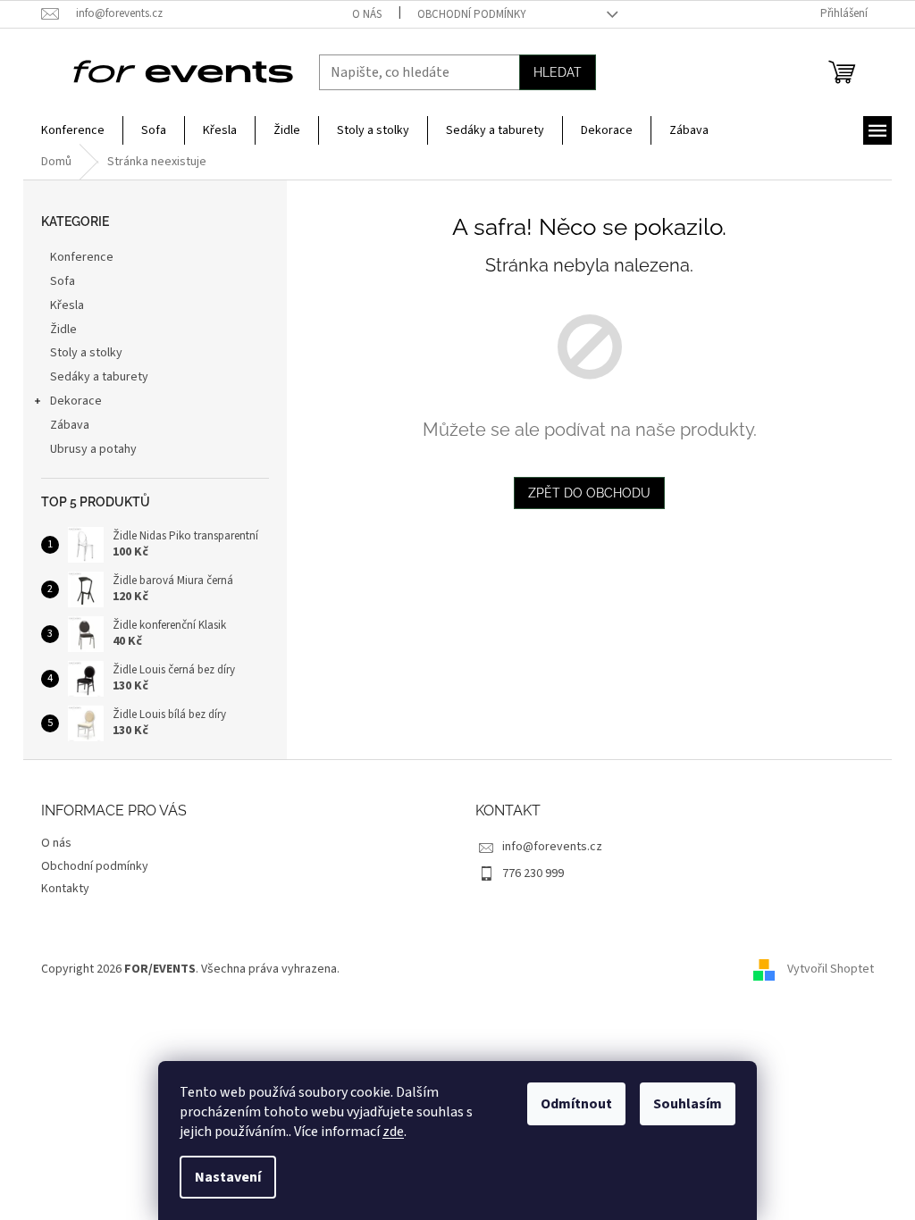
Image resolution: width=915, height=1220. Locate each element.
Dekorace (76, 401)
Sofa (62, 281)
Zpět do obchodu (589, 493)
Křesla (67, 305)
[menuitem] (72, 130)
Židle (63, 329)
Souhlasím (687, 1104)
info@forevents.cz (552, 847)
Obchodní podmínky (471, 14)
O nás (367, 14)
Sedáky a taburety (99, 377)
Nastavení (228, 1177)
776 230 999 (533, 873)
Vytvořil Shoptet (830, 969)
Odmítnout (576, 1104)
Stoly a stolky (86, 353)
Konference (81, 257)
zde (393, 1131)
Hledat (557, 72)
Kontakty (65, 889)
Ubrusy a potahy (93, 449)
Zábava (69, 425)
